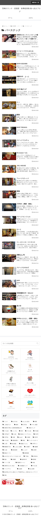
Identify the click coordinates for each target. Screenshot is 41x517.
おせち (30, 511)
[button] (37, 343)
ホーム (11, 511)
